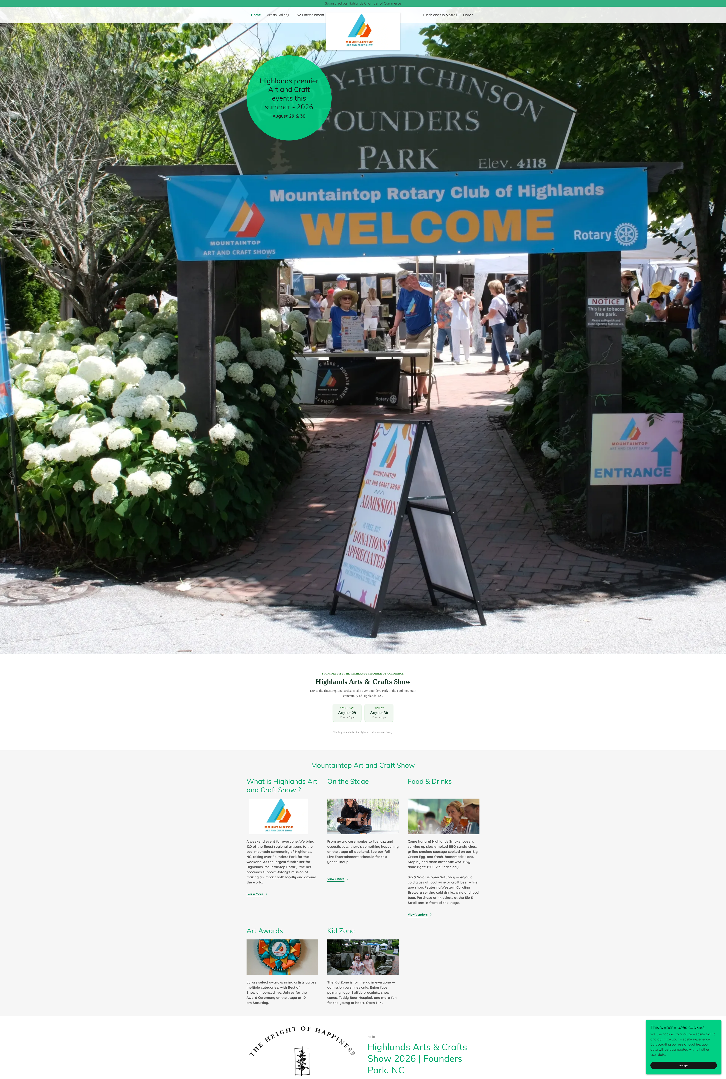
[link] (363, 14)
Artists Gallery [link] (278, 15)
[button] (469, 15)
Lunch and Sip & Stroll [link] (440, 15)
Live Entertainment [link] (309, 15)
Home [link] (256, 15)
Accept (683, 1065)
